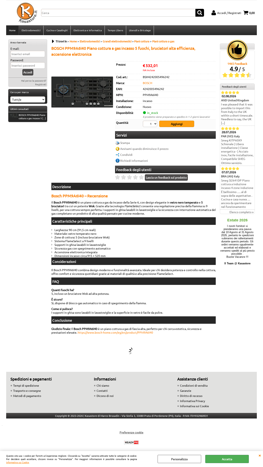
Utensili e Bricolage (140, 30)
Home (12, 30)
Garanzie (185, 390)
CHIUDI (259, 455)
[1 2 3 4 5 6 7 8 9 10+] (150, 124)
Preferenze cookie (131, 432)
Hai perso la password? (33, 80)
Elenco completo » (242, 212)
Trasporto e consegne (27, 390)
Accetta (227, 459)
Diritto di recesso (191, 396)
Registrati (40, 84)
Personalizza (179, 459)
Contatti (102, 390)
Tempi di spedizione (26, 385)
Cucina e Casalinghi (57, 30)
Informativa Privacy (192, 401)
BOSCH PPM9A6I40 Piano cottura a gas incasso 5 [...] (32, 116)
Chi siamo (103, 385)
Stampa (125, 142)
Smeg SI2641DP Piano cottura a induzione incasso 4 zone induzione (237, 184)
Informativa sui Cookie (17, 462)
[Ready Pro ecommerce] (131, 442)
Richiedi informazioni (134, 160)
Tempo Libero (115, 30)
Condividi (126, 154)
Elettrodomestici (31, 30)
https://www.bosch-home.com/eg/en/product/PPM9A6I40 (115, 332)
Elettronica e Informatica (88, 30)
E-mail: (14, 48)
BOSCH (147, 83)
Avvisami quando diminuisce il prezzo (144, 148)
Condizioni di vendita (194, 385)
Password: (16, 60)
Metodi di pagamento (27, 396)
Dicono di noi (105, 396)
